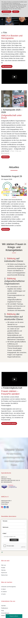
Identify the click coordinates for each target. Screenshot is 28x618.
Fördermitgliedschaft (12, 388)
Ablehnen (16, 11)
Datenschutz (4, 575)
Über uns (3, 565)
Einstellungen (4, 8)
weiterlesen (5, 157)
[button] (2, 19)
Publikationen (4, 608)
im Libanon (4, 591)
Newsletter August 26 (11, 176)
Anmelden (14, 540)
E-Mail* (4, 533)
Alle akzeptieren (6, 11)
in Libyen (3, 589)
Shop (2, 610)
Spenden (3, 605)
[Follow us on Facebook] (8, 507)
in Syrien (3, 594)
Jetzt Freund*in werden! (9, 423)
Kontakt (3, 567)
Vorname (5, 521)
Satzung (3, 570)
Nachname (5, 527)
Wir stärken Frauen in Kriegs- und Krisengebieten (14, 247)
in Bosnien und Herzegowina (8, 586)
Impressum (4, 572)
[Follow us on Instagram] (2, 507)
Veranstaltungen (5, 613)
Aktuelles (14, 167)
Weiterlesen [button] (5, 229)
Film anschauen (7, 66)
